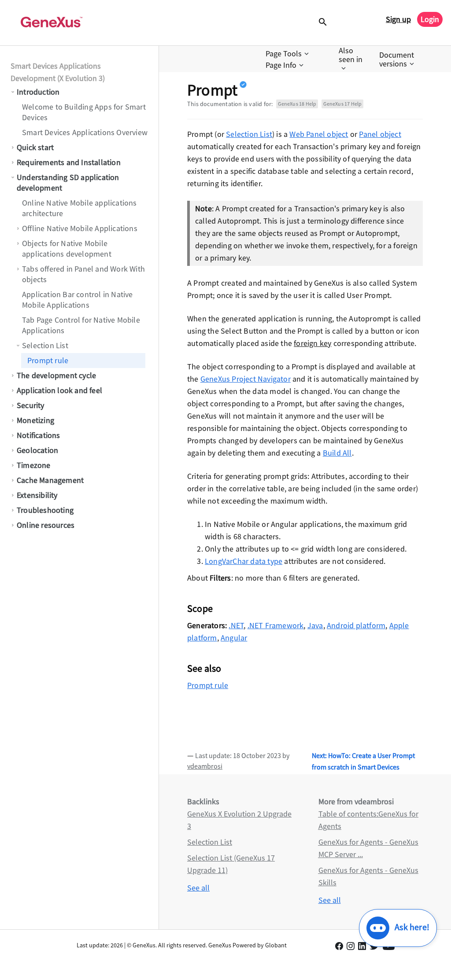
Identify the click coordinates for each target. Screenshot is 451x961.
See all (198, 888)
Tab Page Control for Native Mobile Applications (81, 325)
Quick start (35, 147)
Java (315, 625)
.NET (236, 625)
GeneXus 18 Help (297, 103)
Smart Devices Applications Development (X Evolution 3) (58, 72)
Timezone (34, 465)
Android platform (356, 625)
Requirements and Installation (69, 162)
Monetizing (35, 420)
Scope (200, 608)
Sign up (398, 19)
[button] (288, 53)
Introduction (38, 92)
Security (30, 405)
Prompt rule (47, 360)
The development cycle (56, 375)
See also (204, 668)
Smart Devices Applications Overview (85, 132)
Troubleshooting (45, 510)
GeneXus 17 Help (342, 103)
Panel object (380, 134)
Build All (337, 453)
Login (430, 19)
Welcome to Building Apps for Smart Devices (84, 112)
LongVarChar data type (243, 561)
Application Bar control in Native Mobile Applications (77, 299)
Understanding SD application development (68, 182)
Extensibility (37, 495)
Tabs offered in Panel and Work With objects (83, 274)
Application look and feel (59, 390)
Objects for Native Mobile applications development (66, 248)
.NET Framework (276, 625)
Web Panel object (318, 134)
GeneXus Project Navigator (245, 379)
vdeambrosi (204, 766)
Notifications (38, 435)
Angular (234, 638)
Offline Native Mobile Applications (79, 228)
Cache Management (50, 480)
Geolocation (37, 450)
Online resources (45, 525)
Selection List (45, 345)
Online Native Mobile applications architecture (79, 208)
